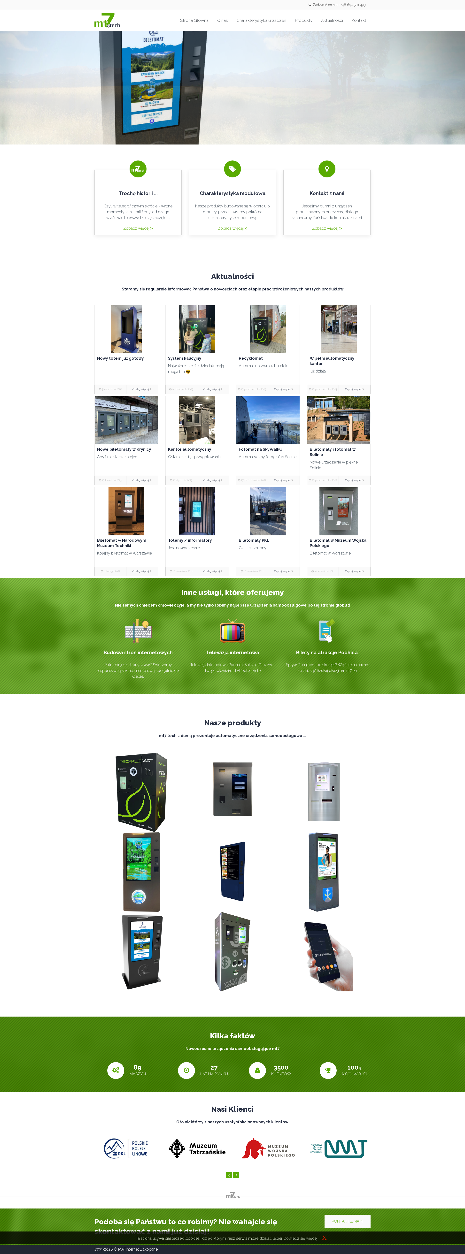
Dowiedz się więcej (300, 1238)
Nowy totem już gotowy (120, 358)
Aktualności (332, 20)
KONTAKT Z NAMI (347, 1221)
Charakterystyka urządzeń (261, 20)
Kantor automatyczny (189, 449)
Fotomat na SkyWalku (260, 449)
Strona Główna (194, 20)
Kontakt (359, 20)
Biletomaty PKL (254, 540)
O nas (222, 20)
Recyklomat (251, 358)
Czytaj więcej (140, 389)
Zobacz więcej (136, 228)
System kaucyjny (184, 358)
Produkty (303, 20)
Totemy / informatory (190, 540)
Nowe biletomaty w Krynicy (124, 449)
